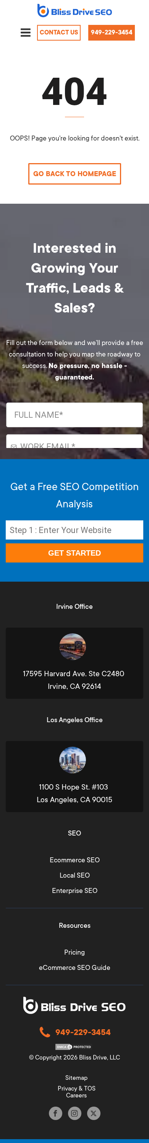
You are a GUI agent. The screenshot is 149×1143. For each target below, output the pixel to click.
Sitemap (76, 1077)
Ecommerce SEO (75, 860)
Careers (76, 1095)
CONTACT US (59, 32)
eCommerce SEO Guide (74, 967)
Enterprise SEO (74, 890)
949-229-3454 (111, 32)
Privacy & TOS (77, 1088)
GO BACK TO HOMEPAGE (74, 174)
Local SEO (75, 875)
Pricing (74, 952)
